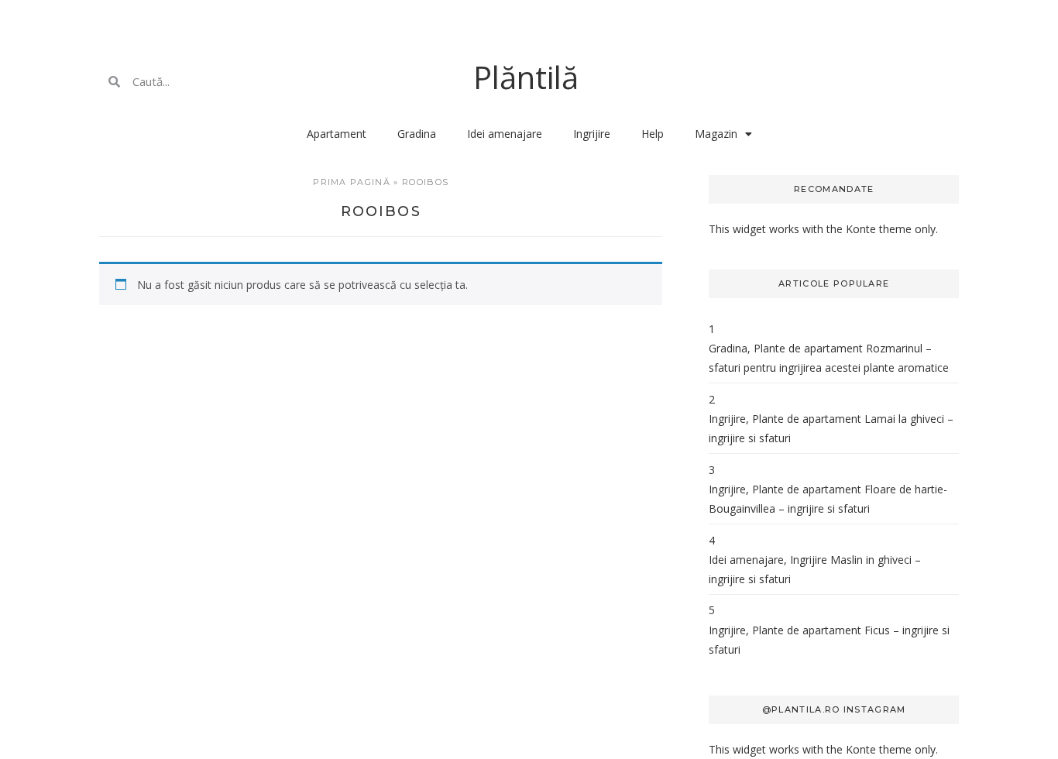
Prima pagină (351, 182)
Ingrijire (591, 133)
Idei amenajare (504, 133)
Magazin (716, 133)
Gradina (416, 133)
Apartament (336, 133)
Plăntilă (526, 77)
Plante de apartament (808, 348)
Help (652, 133)
